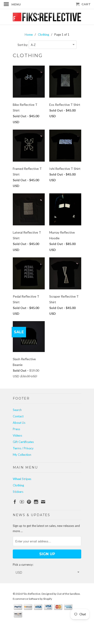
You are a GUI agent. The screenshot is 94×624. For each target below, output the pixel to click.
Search (17, 410)
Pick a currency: (23, 564)
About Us (19, 422)
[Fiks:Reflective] (47, 17)
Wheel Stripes (22, 479)
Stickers (18, 491)
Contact (18, 416)
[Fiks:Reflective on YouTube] (22, 502)
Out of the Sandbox (68, 593)
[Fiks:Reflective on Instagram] (36, 502)
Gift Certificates (23, 442)
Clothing (18, 485)
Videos (17, 435)
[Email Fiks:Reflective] (43, 502)
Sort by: (23, 45)
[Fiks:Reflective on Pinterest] (29, 502)
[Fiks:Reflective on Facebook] (15, 502)
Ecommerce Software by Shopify (32, 598)
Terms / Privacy (23, 448)
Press (16, 429)
